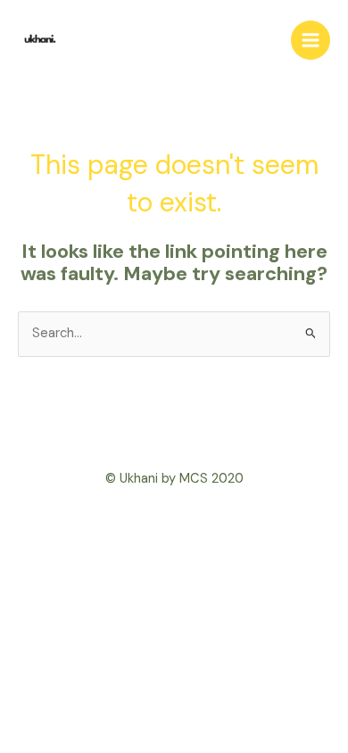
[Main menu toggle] (310, 40)
